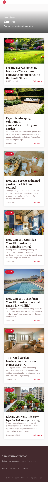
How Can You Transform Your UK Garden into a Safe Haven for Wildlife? (23, 302)
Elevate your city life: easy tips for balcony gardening (23, 418)
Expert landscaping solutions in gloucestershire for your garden (21, 123)
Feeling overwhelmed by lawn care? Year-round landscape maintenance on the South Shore (23, 73)
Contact (25, 468)
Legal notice (14, 468)
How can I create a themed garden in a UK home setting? (23, 184)
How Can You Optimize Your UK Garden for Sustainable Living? (21, 243)
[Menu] (43, 2)
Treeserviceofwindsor (14, 455)
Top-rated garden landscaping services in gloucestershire (21, 361)
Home (6, 17)
